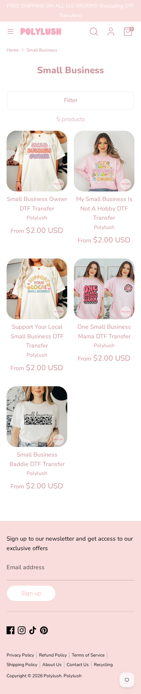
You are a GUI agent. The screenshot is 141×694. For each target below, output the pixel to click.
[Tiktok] (33, 630)
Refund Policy (53, 655)
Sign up (31, 593)
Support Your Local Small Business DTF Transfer (37, 336)
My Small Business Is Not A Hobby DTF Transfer (104, 208)
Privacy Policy (20, 655)
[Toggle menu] (10, 31)
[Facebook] (10, 630)
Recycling (103, 664)
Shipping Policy (22, 664)
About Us (52, 664)
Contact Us (78, 664)
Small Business (42, 50)
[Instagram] (22, 630)
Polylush (53, 676)
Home (13, 50)
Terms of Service (88, 655)
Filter (70, 100)
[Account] (110, 30)
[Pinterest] (44, 630)
